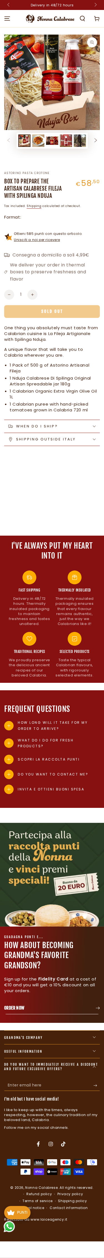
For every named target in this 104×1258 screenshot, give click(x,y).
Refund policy (39, 1194)
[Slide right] (95, 5)
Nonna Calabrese (41, 1187)
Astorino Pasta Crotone (27, 173)
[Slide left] (9, 5)
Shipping (34, 206)
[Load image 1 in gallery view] (24, 140)
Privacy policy (70, 1194)
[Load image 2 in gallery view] (38, 140)
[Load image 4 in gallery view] (66, 140)
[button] (82, 18)
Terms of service (37, 1201)
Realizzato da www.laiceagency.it (35, 1219)
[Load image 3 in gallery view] (52, 140)
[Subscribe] (96, 1085)
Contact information (69, 1208)
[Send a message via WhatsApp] (9, 1226)
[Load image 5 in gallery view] (80, 140)
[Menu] (7, 18)
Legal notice (33, 1208)
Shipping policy (72, 1201)
